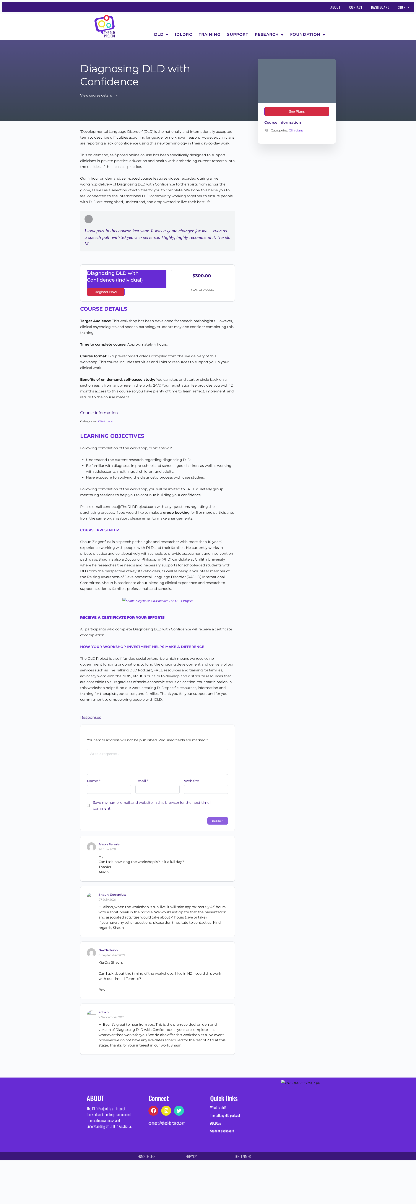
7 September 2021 (112, 1017)
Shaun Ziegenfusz (112, 895)
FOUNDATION (305, 34)
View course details (96, 95)
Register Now (106, 292)
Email (141, 781)
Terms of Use (145, 1156)
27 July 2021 (107, 900)
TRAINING (210, 34)
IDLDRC (183, 34)
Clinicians (105, 421)
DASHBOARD (380, 7)
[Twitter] (179, 1111)
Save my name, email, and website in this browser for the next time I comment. (152, 805)
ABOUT (335, 7)
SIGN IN (404, 7)
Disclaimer (243, 1156)
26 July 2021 (107, 849)
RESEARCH (267, 34)
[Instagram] (166, 1111)
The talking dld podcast (225, 1115)
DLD (159, 34)
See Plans (297, 111)
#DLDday (215, 1123)
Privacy (191, 1156)
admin (104, 1012)
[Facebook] (153, 1111)
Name (94, 781)
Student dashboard (222, 1130)
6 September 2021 (112, 955)
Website (191, 781)
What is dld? (218, 1107)
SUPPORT (237, 34)
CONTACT (356, 7)
